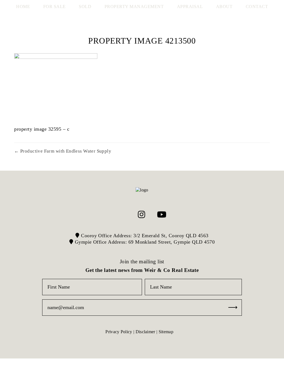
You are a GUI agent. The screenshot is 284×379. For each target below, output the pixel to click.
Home (23, 6)
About (224, 6)
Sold (85, 6)
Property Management (134, 6)
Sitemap (166, 331)
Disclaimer (145, 331)
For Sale (54, 6)
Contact (257, 6)
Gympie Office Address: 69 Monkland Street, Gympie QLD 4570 (144, 242)
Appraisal (190, 6)
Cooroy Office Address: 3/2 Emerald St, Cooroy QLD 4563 (144, 235)
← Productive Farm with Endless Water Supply (62, 151)
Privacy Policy (118, 331)
